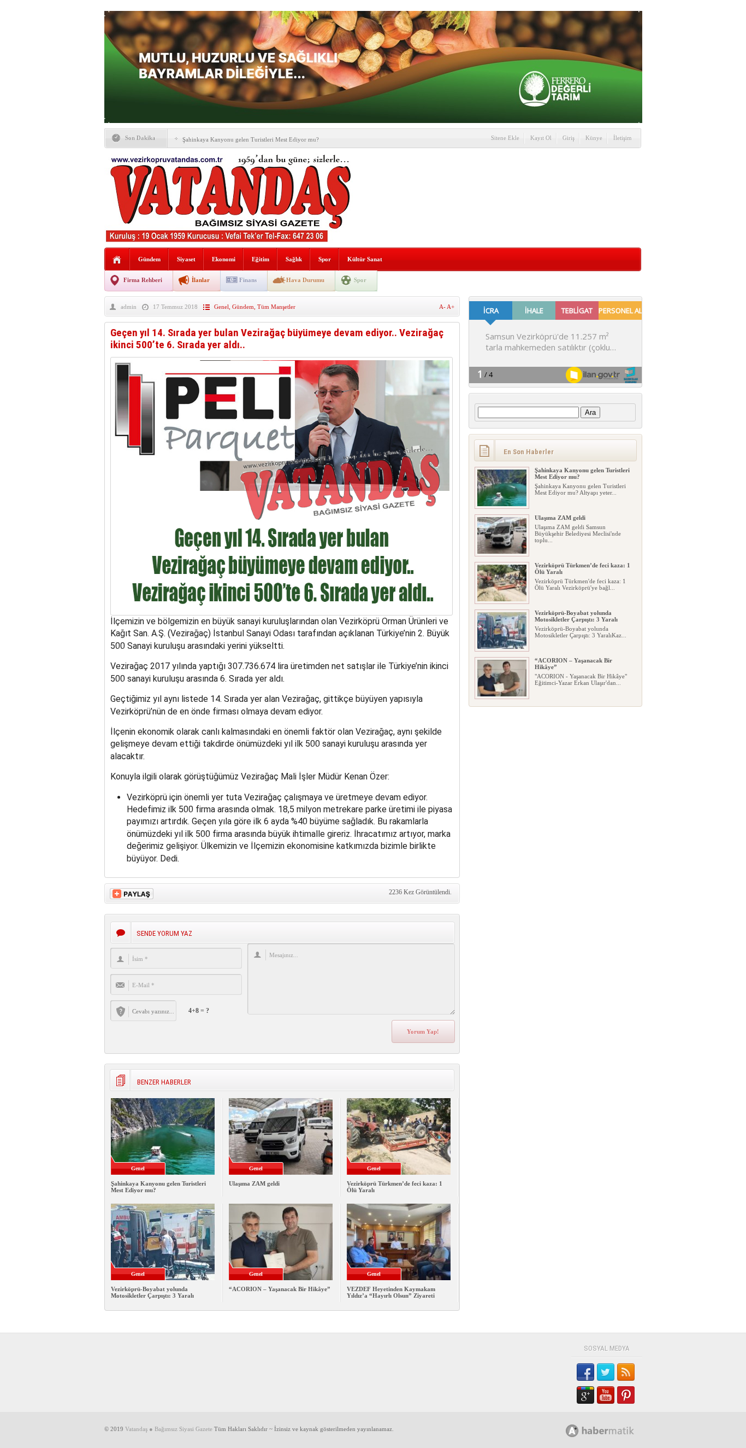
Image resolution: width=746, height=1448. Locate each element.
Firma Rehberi (142, 280)
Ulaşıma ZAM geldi (254, 1183)
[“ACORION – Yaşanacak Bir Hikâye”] (501, 694)
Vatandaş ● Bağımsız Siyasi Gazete (168, 1429)
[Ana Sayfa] (117, 260)
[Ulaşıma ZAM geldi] (501, 551)
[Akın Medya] (572, 1430)
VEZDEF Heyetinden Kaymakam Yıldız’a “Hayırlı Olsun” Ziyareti (391, 1292)
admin (129, 306)
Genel (221, 306)
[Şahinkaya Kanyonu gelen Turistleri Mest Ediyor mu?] (501, 504)
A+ (450, 306)
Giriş (569, 137)
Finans (248, 280)
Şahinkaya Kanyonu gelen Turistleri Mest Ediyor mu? (250, 139)
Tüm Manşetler (276, 306)
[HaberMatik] (612, 1430)
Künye (593, 137)
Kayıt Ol (541, 137)
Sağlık (294, 259)
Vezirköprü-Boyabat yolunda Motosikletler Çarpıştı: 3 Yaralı (152, 1292)
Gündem (149, 259)
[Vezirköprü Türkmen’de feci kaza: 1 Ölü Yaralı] (501, 599)
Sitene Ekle (505, 137)
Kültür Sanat (364, 259)
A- (443, 306)
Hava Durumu (305, 280)
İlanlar (201, 280)
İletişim (622, 137)
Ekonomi (223, 259)
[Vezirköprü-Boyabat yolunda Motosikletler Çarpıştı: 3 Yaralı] (501, 646)
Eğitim (260, 259)
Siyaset (186, 259)
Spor (324, 259)
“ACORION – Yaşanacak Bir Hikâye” (279, 1289)
